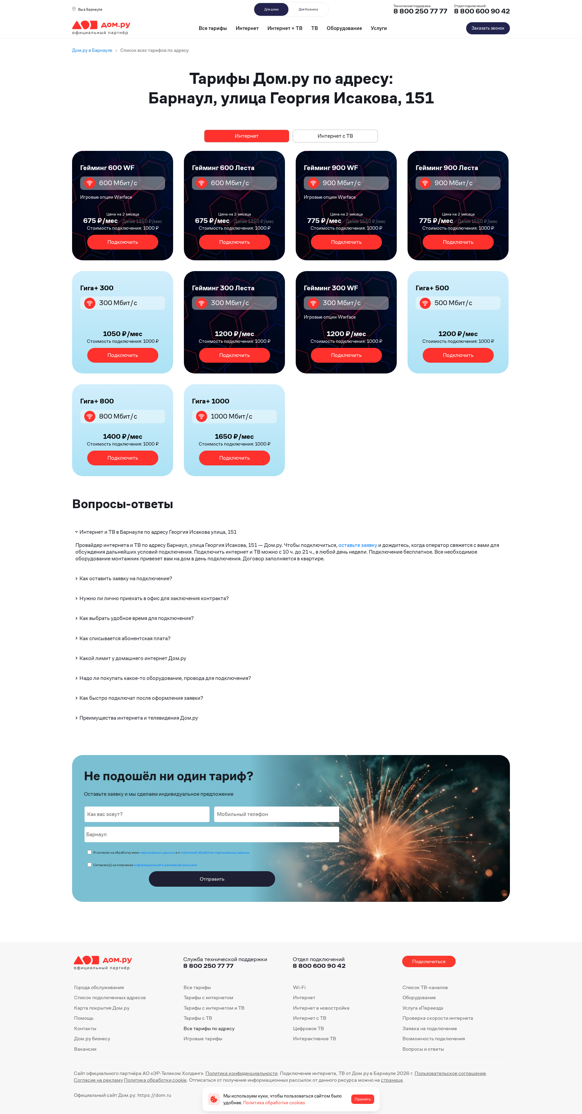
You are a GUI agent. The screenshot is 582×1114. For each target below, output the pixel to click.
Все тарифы (213, 28)
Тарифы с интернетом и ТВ (214, 1008)
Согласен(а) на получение (145, 865)
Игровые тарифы (203, 1038)
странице (392, 1080)
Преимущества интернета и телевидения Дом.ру (138, 717)
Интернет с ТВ (335, 135)
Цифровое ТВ (308, 1028)
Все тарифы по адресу (209, 1028)
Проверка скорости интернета (437, 1018)
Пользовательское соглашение (450, 1073)
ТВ (314, 28)
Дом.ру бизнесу (92, 1038)
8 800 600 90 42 (482, 11)
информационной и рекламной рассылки (165, 865)
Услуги (379, 28)
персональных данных (157, 852)
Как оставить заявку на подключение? (125, 578)
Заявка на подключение (429, 1028)
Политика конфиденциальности (241, 1073)
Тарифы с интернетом (208, 997)
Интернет (247, 28)
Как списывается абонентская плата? (124, 638)
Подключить (122, 241)
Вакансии (85, 1049)
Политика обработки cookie (155, 1080)
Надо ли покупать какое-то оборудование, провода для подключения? (165, 678)
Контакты (85, 1028)
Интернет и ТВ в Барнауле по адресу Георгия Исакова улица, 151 (157, 531)
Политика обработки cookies (274, 1103)
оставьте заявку (357, 545)
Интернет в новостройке (321, 1008)
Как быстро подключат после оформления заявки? (141, 697)
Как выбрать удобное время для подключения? (136, 618)
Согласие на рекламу (98, 1080)
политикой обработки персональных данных (215, 852)
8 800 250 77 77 (208, 966)
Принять (363, 1099)
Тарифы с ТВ (198, 1018)
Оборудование (344, 28)
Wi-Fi (299, 987)
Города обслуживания (99, 987)
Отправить (212, 879)
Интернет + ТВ (284, 28)
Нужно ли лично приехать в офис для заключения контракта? (154, 598)
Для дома (271, 9)
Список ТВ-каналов (425, 987)
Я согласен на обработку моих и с (171, 852)
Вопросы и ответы (423, 1049)
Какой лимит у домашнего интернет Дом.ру (132, 658)
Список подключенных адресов (110, 997)
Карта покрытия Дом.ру (101, 1008)
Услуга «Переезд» (422, 1008)
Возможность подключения (433, 1038)
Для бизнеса (308, 9)
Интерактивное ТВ (314, 1038)
